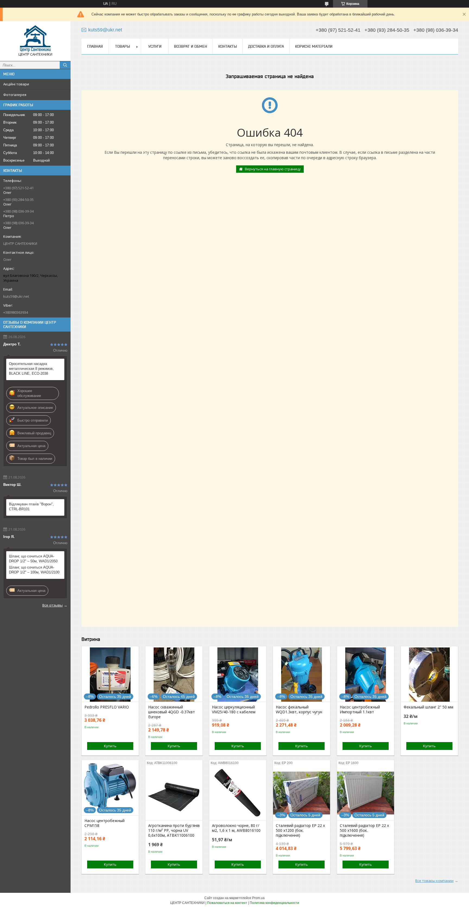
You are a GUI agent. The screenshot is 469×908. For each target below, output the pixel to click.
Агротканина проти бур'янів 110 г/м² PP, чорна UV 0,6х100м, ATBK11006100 (174, 830)
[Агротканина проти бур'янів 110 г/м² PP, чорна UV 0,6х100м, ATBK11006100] (173, 793)
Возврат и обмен (190, 46)
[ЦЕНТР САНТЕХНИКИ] (35, 38)
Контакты (227, 46)
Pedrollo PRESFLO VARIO (106, 707)
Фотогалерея (14, 94)
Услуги (154, 46)
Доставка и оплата (266, 46)
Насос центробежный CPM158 (104, 823)
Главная (95, 46)
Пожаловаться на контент (227, 903)
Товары (122, 46)
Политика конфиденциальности (274, 903)
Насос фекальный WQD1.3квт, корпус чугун (299, 709)
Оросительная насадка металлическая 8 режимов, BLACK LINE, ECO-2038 (31, 369)
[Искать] (65, 65)
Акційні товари (16, 84)
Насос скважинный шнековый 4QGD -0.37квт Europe (171, 712)
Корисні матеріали (313, 46)
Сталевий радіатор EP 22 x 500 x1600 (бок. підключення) (364, 830)
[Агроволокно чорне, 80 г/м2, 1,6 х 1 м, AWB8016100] (237, 793)
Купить (110, 745)
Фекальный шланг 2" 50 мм (428, 707)
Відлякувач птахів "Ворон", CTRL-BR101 (31, 506)
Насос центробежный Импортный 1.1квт (360, 709)
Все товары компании (434, 880)
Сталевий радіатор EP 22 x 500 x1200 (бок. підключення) (300, 830)
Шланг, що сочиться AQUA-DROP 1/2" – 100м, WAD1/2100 (34, 569)
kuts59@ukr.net (16, 296)
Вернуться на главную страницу (273, 168)
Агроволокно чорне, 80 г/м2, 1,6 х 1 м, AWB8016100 (236, 828)
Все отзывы (52, 605)
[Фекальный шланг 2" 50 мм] (429, 674)
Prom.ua (258, 898)
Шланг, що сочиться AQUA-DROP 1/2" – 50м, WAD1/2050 (33, 558)
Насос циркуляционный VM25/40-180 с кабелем (233, 709)
